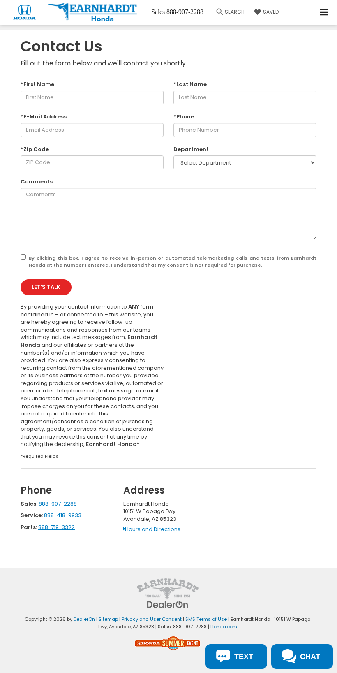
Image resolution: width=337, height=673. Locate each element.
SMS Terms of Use (206, 619)
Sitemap (108, 619)
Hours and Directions (152, 529)
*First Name (37, 84)
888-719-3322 (56, 527)
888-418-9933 (62, 515)
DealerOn (84, 619)
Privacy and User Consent (152, 619)
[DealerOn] (168, 604)
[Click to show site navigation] (324, 12)
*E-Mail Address (44, 117)
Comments (37, 182)
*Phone (183, 117)
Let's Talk (46, 287)
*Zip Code (35, 149)
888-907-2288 (58, 504)
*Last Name (190, 84)
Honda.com (223, 626)
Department (191, 149)
